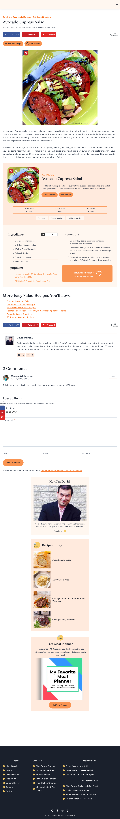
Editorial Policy (13, 783)
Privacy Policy (12, 774)
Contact (10, 770)
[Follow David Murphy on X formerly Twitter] (23, 355)
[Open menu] (117, 5)
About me (58, 531)
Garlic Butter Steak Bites (77, 790)
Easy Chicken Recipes (46, 778)
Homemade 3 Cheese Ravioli (79, 770)
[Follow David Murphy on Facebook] (19, 355)
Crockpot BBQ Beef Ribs (63, 619)
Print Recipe (34, 43)
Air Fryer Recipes (44, 774)
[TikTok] (67, 810)
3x (52, 234)
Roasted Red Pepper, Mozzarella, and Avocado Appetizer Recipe (36, 310)
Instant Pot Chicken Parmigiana (80, 774)
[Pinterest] (62, 810)
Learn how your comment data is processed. (61, 470)
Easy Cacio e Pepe (60, 579)
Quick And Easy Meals (13, 17)
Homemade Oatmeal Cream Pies (81, 794)
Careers (9, 787)
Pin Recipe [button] (66, 194)
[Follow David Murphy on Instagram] (28, 355)
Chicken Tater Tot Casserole (79, 798)
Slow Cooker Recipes (45, 766)
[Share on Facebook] (2, 408)
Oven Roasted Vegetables (78, 766)
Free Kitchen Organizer (46, 783)
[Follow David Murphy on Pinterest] (32, 355)
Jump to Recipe (14, 43)
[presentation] (42, 559)
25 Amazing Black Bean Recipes (21, 307)
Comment (9, 420)
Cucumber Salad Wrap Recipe (21, 304)
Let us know (78, 276)
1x (43, 234)
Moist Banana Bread (61, 560)
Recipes (27, 17)
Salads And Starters (42, 17)
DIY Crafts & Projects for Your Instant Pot (32, 281)
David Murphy (10, 27)
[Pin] (26, 53)
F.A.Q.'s (9, 791)
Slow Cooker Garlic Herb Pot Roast (82, 786)
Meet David (11, 766)
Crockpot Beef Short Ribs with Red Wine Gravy (68, 599)
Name (7, 453)
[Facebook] (57, 810)
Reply (113, 377)
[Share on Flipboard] (2, 417)
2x (47, 234)
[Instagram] (52, 810)
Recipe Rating (9, 408)
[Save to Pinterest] (2, 412)
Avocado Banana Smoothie (19, 314)
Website (86, 453)
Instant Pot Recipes (45, 770)
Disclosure (11, 778)
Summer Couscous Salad (18, 301)
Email (46, 453)
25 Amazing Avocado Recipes (20, 317)
